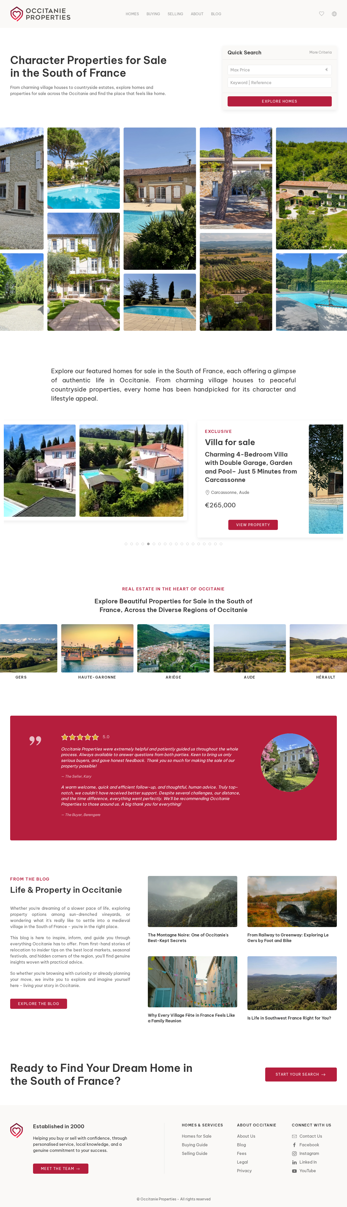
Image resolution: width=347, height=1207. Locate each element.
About (197, 14)
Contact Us (310, 1136)
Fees (241, 1153)
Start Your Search (298, 1074)
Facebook (309, 1144)
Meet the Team (58, 1168)
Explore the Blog (38, 1003)
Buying (153, 14)
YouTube (307, 1170)
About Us (246, 1136)
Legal (242, 1162)
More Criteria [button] (320, 52)
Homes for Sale (197, 1136)
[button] (321, 14)
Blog (216, 14)
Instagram (309, 1153)
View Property (66, 525)
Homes (132, 14)
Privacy (244, 1170)
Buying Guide (195, 1144)
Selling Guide (195, 1153)
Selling (175, 14)
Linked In (308, 1162)
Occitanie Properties (158, 1199)
